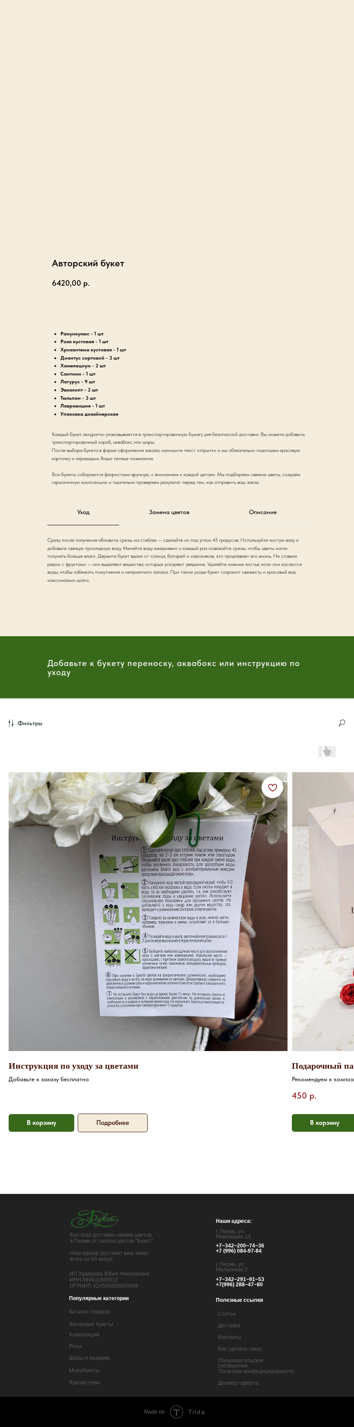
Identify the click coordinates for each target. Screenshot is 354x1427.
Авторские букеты (91, 1324)
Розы (75, 1346)
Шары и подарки (89, 1358)
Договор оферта (238, 1383)
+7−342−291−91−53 (240, 1279)
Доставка (229, 1326)
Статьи (227, 1314)
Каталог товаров (89, 1312)
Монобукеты (84, 1370)
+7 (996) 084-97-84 (239, 1251)
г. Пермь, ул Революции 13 (233, 1234)
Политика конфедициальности (256, 1371)
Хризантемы (84, 1383)
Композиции (84, 1335)
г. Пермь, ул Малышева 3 (231, 1266)
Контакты (229, 1337)
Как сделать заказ (240, 1349)
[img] (95, 1218)
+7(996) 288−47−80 (239, 1285)
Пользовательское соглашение (241, 1363)
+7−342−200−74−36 (240, 1246)
